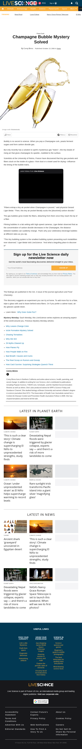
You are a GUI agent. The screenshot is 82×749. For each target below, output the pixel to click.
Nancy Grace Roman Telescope (57, 14)
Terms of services (32, 274)
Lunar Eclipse (34, 14)
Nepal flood (18, 14)
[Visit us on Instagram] (29, 3)
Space (64, 9)
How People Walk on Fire (16, 352)
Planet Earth (54, 9)
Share (9, 135)
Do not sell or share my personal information (66, 732)
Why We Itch (11, 339)
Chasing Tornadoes (14, 335)
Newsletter (74, 135)
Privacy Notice (67, 274)
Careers (60, 725)
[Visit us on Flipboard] (36, 3)
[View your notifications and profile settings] (72, 3)
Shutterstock (15, 129)
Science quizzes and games (58, 645)
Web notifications (39, 725)
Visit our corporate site (47, 694)
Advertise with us (14, 725)
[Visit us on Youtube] (32, 3)
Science (42, 9)
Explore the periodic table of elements (41, 665)
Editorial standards (15, 729)
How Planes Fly (12, 347)
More (72, 9)
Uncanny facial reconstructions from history (41, 673)
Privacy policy (37, 718)
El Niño (78, 14)
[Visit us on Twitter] (25, 3)
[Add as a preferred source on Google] (41, 701)
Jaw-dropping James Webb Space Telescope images (41, 647)
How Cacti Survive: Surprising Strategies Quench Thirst (29, 364)
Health (33, 9)
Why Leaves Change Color (17, 326)
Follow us (62, 135)
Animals (10, 9)
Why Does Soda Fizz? (26, 312)
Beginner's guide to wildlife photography (58, 652)
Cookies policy (63, 718)
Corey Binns (28, 48)
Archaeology (22, 9)
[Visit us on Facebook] (21, 3)
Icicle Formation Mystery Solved (19, 330)
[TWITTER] (8, 374)
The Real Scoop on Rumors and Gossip (23, 360)
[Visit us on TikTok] (39, 3)
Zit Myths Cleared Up (15, 343)
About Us (60, 712)
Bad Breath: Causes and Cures (19, 356)
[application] (41, 186)
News (59, 48)
